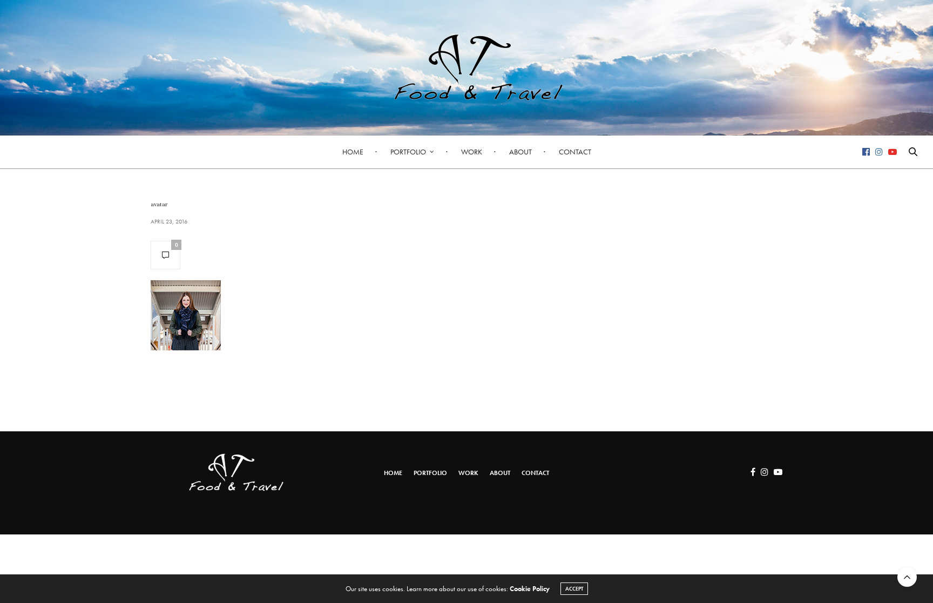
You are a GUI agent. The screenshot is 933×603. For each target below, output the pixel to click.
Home (352, 152)
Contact (575, 152)
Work (471, 152)
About (520, 152)
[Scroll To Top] (907, 577)
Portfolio (408, 152)
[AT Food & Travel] (466, 67)
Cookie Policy (530, 588)
